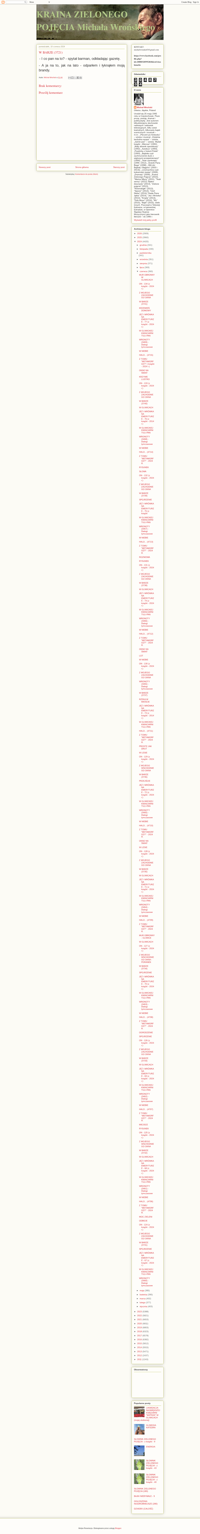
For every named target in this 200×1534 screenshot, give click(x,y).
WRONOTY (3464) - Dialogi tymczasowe (146, 908)
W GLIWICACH (146, 407)
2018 (139, 1331)
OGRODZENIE (146, 1032)
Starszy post (119, 167)
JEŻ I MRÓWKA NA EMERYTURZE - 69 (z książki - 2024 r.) (146, 1075)
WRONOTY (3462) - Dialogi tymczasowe (146, 1097)
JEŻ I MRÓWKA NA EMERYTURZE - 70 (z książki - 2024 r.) (146, 982)
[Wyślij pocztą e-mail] (69, 77)
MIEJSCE (143, 1124)
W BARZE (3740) (143, 402)
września (144, 259)
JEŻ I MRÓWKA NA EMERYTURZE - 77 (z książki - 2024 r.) (146, 320)
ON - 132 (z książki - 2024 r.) (146, 477)
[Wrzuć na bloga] (72, 77)
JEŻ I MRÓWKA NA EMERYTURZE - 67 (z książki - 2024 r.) (146, 1259)
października (145, 253)
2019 (139, 1327)
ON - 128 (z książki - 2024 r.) (146, 853)
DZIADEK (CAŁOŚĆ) (143, 1509)
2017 (139, 1335)
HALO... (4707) (146, 1109)
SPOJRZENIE (145, 499)
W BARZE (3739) (143, 494)
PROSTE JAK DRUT (145, 747)
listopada (144, 249)
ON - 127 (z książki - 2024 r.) (146, 948)
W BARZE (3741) (143, 302)
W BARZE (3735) (143, 870)
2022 (139, 1315)
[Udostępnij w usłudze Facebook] (77, 77)
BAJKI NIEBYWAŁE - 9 (144, 1496)
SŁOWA (142, 471)
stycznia (144, 1306)
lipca (142, 267)
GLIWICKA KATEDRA (151, 1426)
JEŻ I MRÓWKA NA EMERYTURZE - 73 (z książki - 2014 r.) (146, 712)
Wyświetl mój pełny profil (145, 220)
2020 (139, 1323)
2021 (139, 1319)
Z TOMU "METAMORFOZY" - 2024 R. (146, 460)
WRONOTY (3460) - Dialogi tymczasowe (146, 1282)
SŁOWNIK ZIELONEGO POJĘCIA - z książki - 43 (152, 1464)
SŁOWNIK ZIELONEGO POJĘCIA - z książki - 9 (145, 1440)
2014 (139, 1347)
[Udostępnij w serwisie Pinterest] (80, 77)
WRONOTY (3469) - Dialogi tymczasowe (146, 343)
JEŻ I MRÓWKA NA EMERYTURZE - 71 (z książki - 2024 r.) (146, 885)
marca (143, 1298)
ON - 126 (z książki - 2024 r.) (146, 1043)
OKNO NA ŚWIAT (143, 371)
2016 (139, 1339)
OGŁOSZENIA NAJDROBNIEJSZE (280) (146, 1502)
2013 (139, 1351)
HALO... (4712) (146, 634)
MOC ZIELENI (145, 1217)
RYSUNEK (144, 467)
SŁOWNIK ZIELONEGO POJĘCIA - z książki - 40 (152, 1478)
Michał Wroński (144, 107)
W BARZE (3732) (143, 1151)
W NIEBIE (143, 351)
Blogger (118, 1528)
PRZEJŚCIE (144, 781)
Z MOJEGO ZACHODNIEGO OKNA (146, 295)
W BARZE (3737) (143, 694)
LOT (141, 656)
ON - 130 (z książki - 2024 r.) (146, 666)
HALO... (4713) (146, 542)
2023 (139, 1311)
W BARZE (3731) (143, 1243)
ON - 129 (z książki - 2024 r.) (146, 759)
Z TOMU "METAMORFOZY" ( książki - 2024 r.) (146, 362)
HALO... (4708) (146, 1017)
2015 (139, 1343)
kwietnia (144, 1294)
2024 (139, 241)
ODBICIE (143, 1221)
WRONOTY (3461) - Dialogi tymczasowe (146, 1190)
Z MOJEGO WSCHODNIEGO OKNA (146, 768)
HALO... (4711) (146, 731)
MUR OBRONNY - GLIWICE (147, 936)
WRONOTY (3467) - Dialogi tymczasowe (146, 530)
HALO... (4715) (146, 355)
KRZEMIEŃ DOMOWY (145, 309)
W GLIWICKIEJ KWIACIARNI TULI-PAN (146, 333)
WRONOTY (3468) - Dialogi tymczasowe (146, 440)
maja (142, 1290)
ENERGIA (150, 1447)
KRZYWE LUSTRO (144, 378)
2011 (139, 1359)
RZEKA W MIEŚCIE (144, 700)
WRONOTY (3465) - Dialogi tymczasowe (146, 685)
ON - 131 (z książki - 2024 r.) (146, 567)
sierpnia (144, 263)
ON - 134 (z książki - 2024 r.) (146, 286)
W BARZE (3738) (143, 584)
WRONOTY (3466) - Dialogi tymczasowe (146, 622)
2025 (139, 237)
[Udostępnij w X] (75, 77)
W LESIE (143, 752)
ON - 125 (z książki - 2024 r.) (146, 1135)
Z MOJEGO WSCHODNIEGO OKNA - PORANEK (146, 958)
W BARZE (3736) (143, 775)
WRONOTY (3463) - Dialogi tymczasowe (146, 1005)
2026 (139, 233)
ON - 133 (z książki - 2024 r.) (146, 385)
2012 (139, 1355)
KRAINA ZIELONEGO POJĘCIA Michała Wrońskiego (95, 20)
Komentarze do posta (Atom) (86, 174)
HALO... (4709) (146, 920)
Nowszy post (45, 167)
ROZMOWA (144, 557)
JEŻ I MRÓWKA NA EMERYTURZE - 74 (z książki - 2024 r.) (146, 599)
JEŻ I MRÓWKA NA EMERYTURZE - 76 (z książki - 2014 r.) (146, 417)
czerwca (144, 271)
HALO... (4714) (146, 452)
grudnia (143, 245)
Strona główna (82, 167)
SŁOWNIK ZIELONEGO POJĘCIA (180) (145, 1489)
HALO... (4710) (146, 825)
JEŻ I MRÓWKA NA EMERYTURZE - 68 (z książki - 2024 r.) (146, 1167)
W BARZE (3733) (143, 1059)
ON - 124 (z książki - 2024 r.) (146, 1227)
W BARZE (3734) (143, 967)
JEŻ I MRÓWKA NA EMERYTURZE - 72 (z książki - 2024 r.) (146, 791)
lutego (143, 1302)
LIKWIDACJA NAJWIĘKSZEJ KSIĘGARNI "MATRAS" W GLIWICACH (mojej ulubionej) (147, 1414)
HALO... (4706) (146, 1201)
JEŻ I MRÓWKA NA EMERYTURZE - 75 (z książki (146, 508)
